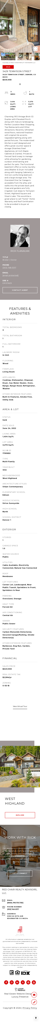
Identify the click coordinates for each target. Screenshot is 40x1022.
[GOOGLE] (28, 982)
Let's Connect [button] (20, 873)
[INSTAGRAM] (12, 982)
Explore (20, 815)
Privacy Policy (30, 1008)
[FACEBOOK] (6, 982)
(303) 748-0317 (9, 268)
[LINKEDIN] (17, 982)
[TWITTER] (23, 982)
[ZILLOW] (34, 982)
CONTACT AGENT (20, 290)
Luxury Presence (20, 997)
